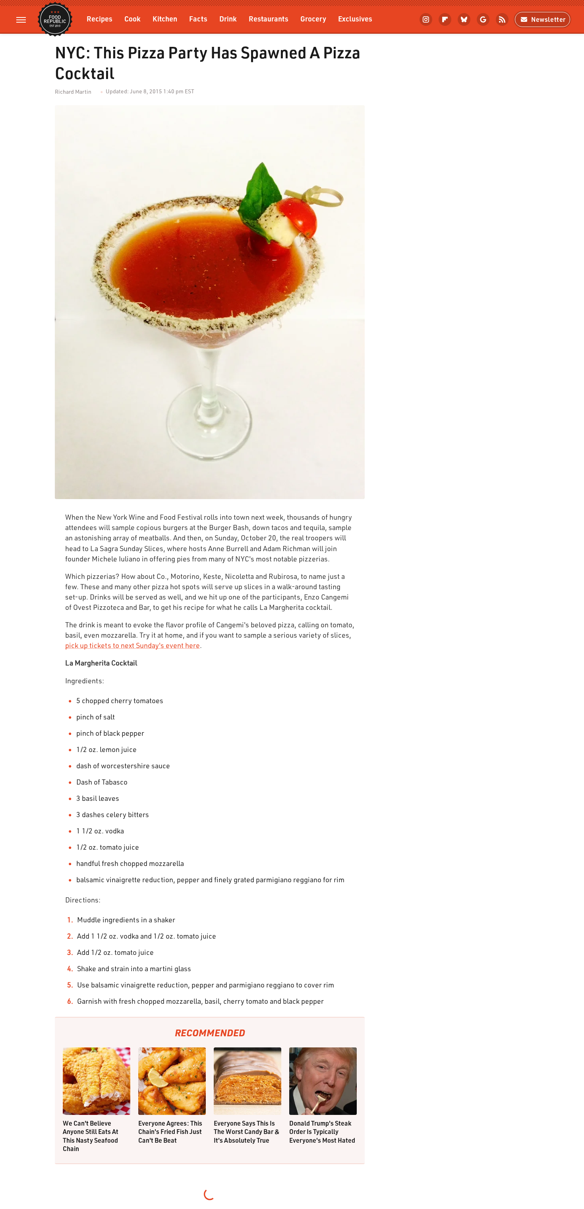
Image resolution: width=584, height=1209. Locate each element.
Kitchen (165, 18)
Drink (228, 18)
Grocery (313, 18)
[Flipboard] (445, 19)
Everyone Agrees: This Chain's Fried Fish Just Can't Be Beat (170, 1131)
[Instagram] (426, 19)
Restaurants (268, 18)
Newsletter (548, 19)
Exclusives (355, 18)
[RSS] (502, 19)
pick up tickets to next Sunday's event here (132, 645)
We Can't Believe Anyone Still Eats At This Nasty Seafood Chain (90, 1136)
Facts (198, 18)
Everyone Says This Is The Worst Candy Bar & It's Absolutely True (247, 1131)
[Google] (483, 19)
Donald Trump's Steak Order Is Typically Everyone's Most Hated (322, 1131)
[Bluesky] (464, 19)
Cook (132, 18)
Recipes (99, 18)
